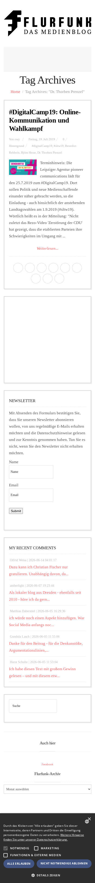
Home (15, 92)
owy (17, 139)
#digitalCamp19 (42, 146)
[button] (5, 848)
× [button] (89, 819)
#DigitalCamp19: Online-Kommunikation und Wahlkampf (44, 120)
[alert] (47, 848)
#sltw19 (59, 146)
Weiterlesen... (47, 248)
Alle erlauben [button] (18, 864)
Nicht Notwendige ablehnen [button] (64, 863)
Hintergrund (16, 146)
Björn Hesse (28, 152)
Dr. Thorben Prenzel (49, 152)
